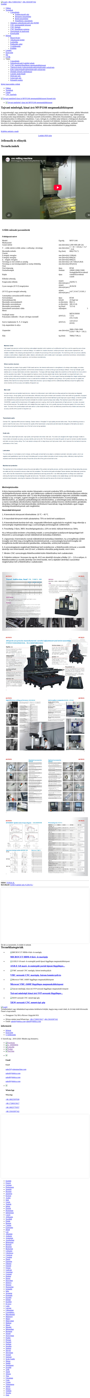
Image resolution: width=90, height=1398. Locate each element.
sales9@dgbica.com (33, 1021)
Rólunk (8, 36)
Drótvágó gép (15, 76)
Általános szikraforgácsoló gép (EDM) (24, 23)
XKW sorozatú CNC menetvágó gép (27, 1002)
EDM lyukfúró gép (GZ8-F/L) (21, 885)
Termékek (9, 10)
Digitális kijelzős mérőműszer (21, 72)
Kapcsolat (9, 53)
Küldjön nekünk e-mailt (10, 131)
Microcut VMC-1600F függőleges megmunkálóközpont (36, 984)
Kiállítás (13, 48)
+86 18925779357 (12, 1107)
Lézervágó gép (15, 78)
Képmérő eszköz (16, 80)
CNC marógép (11, 95)
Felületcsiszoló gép (22, 14)
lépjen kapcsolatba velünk (10, 84)
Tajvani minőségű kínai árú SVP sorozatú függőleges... (36, 993)
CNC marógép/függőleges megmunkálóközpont (28, 65)
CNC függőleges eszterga (19, 29)
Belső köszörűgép (21, 19)
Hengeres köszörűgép (23, 17)
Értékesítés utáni (16, 44)
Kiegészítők (14, 34)
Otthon (8, 8)
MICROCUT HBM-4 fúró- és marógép (29, 957)
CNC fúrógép (15, 27)
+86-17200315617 (36, 1019)
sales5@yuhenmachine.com (16, 1069)
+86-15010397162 (51, 1019)
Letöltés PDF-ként (45, 136)
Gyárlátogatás (15, 46)
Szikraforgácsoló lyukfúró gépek (22, 63)
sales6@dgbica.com (18, 1021)
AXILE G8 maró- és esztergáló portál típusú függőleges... (37, 966)
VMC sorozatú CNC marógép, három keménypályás (35, 975)
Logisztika (14, 42)
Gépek (8, 92)
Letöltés (8, 50)
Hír (7, 55)
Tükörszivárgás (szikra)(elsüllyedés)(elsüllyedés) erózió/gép (32, 67)
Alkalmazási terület (17, 40)
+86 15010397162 (12, 1111)
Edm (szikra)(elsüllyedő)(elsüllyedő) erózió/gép (27, 70)
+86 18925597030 (12, 1099)
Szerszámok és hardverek (19, 31)
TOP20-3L (10, 883)
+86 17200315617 (12, 1103)
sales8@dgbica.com (13, 1077)
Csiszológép (14, 12)
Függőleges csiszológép (24, 21)
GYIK (8, 57)
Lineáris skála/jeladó (17, 74)
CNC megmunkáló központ (20, 25)
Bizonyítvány (15, 38)
